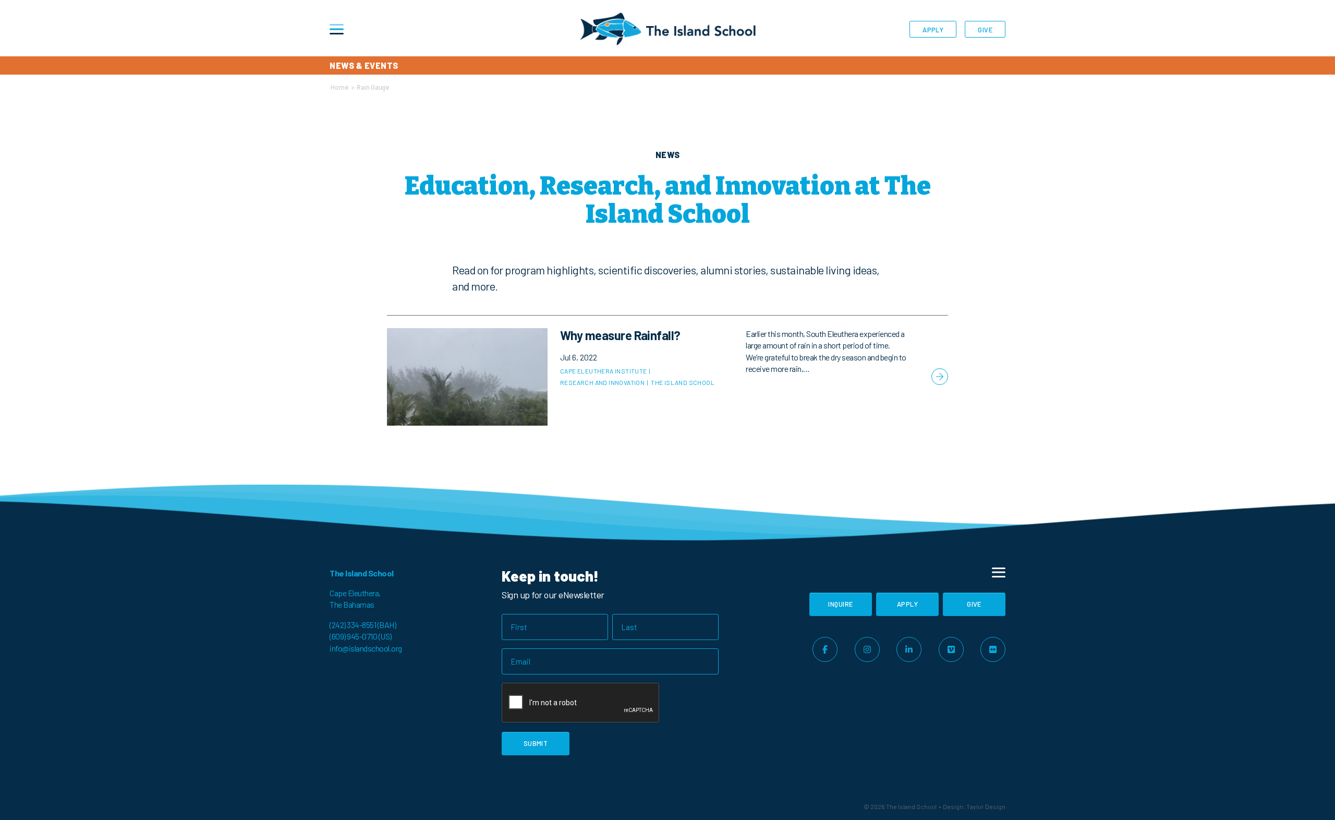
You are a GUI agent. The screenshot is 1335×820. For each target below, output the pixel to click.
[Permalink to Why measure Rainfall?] (667, 377)
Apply (933, 30)
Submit (536, 743)
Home (339, 87)
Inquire (840, 604)
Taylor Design (985, 806)
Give (985, 30)
